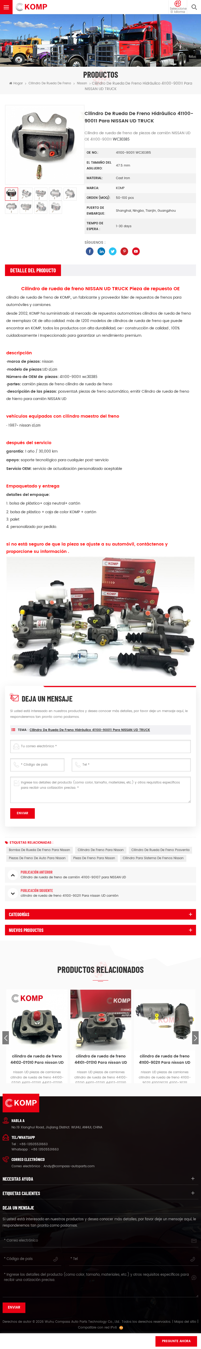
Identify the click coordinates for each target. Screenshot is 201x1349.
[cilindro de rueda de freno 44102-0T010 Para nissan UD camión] (37, 1020)
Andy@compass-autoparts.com (68, 1166)
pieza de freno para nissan (94, 858)
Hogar (18, 83)
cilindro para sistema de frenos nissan (153, 858)
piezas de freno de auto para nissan (37, 858)
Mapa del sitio (185, 1321)
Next (195, 1037)
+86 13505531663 (45, 1149)
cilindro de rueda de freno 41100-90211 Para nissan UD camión (164, 1059)
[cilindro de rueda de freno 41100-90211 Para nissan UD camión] (164, 1020)
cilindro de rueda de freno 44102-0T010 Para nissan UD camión (37, 1059)
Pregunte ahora (176, 1341)
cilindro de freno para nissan (101, 850)
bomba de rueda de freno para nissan (39, 850)
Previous (5, 1037)
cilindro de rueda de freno (50, 83)
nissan (82, 83)
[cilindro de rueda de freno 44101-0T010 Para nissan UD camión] (100, 1020)
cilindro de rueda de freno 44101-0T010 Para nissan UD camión (101, 1059)
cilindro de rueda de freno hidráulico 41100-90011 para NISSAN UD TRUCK (90, 730)
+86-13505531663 (33, 1144)
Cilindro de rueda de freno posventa (160, 850)
